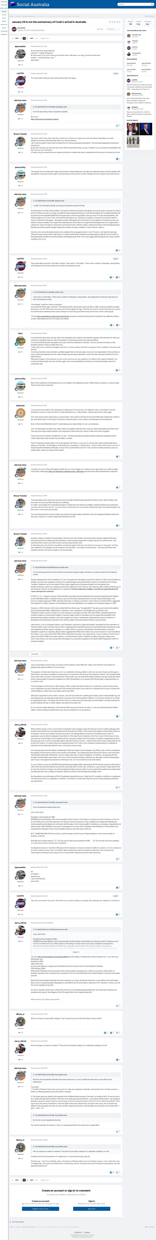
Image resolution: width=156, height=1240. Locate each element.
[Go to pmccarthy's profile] (20, 174)
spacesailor (20, 46)
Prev (17, 38)
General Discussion (38, 30)
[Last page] (36, 38)
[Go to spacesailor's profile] (20, 54)
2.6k (21, 152)
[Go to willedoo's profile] (129, 42)
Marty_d (20, 1014)
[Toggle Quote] (34, 107)
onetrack (20, 405)
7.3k (21, 65)
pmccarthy (20, 167)
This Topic (143, 4)
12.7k (21, 119)
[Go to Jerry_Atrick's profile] (20, 732)
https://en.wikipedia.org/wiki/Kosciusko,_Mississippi (66, 471)
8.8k (21, 743)
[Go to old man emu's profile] (20, 108)
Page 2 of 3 (45, 38)
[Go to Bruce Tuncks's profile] (20, 141)
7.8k (21, 424)
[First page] (12, 38)
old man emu (20, 100)
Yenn (20, 333)
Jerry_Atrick (20, 725)
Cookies (87, 1232)
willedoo (58, 201)
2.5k (21, 352)
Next (32, 38)
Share (101, 29)
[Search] (152, 4)
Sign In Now (92, 1209)
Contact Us (78, 1232)
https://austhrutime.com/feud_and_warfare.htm (53, 316)
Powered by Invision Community (82, 1237)
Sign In (3, 1)
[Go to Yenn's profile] (20, 341)
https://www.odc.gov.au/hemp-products (44, 119)
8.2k (21, 1032)
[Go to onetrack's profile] (20, 413)
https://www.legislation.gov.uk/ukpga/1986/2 (53, 957)
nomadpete (59, 107)
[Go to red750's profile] (14, 29)
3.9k (21, 185)
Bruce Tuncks (20, 134)
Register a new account (40, 1209)
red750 (22, 28)
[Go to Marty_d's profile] (20, 1021)
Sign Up (3, 5)
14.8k (21, 92)
